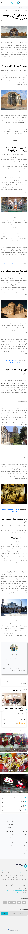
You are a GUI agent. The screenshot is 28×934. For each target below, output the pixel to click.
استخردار (25, 834)
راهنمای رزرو (10, 827)
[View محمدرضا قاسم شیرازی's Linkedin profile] (12, 654)
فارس (12, 845)
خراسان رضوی (10, 847)
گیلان (12, 842)
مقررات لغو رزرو (10, 824)
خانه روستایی (24, 853)
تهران (12, 834)
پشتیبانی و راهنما (10, 821)
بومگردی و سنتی (24, 847)
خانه (26, 11)
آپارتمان (25, 845)
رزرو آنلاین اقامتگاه (9, 870)
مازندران (11, 837)
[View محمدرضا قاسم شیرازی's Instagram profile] (16, 654)
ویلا (26, 842)
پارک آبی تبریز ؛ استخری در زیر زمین (10, 264)
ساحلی (26, 837)
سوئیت (26, 840)
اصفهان (11, 840)
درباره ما (25, 821)
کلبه (26, 850)
